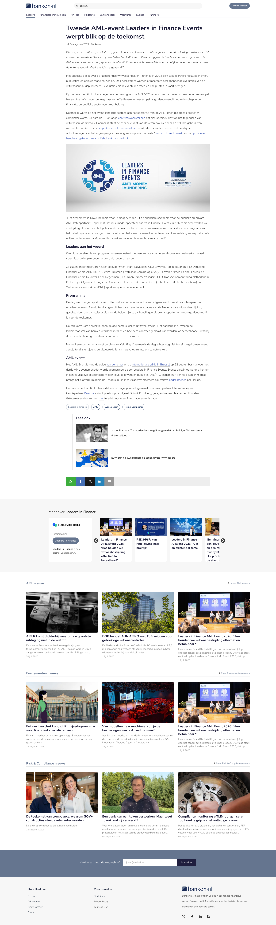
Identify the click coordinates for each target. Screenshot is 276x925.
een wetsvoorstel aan (131, 118)
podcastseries (177, 380)
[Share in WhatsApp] (71, 481)
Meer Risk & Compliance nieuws (233, 763)
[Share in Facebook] (80, 481)
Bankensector (107, 15)
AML (95, 406)
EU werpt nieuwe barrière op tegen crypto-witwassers (143, 458)
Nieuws (30, 15)
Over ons (32, 896)
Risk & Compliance (134, 406)
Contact (32, 912)
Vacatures (125, 15)
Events (140, 15)
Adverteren (34, 901)
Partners (154, 15)
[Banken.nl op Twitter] (184, 917)
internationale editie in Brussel (151, 364)
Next (221, 539)
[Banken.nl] (33, 3)
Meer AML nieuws (240, 583)
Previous (94, 539)
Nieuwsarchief (35, 907)
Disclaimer (99, 896)
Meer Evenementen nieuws (235, 673)
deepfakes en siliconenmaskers (117, 128)
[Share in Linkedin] (99, 481)
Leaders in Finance (77, 406)
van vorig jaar (115, 364)
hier (101, 398)
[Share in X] (90, 481)
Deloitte (89, 393)
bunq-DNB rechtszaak (169, 133)
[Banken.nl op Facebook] (192, 917)
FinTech (75, 15)
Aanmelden (186, 862)
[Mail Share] (109, 481)
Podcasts (89, 15)
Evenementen (111, 406)
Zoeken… (83, 5)
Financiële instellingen (53, 15)
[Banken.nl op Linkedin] (200, 917)
